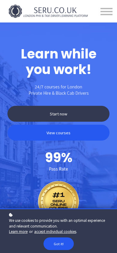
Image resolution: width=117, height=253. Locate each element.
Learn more (18, 231)
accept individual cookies (55, 231)
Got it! (59, 243)
